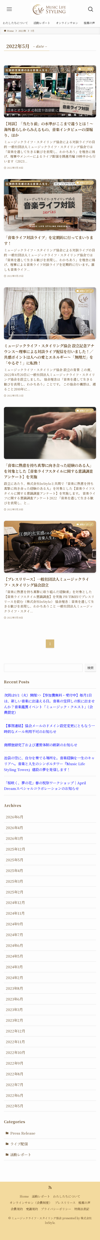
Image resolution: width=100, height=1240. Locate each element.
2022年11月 (15, 1041)
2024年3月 (14, 966)
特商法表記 (81, 1209)
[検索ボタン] (90, 9)
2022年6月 (14, 1095)
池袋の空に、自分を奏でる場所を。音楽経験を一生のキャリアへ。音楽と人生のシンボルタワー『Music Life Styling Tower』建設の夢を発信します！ (49, 763)
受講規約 (32, 1209)
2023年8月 (14, 988)
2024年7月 (14, 934)
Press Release (22, 1133)
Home (24, 1196)
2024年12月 (15, 902)
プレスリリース (65, 1202)
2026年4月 (14, 827)
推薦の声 (84, 1202)
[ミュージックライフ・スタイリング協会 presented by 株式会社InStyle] (50, 9)
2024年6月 (14, 945)
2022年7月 (14, 1084)
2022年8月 (14, 1073)
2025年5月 (14, 859)
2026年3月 (14, 838)
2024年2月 (14, 977)
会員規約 (17, 1209)
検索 (90, 667)
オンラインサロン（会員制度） (31, 1202)
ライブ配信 (19, 1143)
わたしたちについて (66, 1196)
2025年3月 (14, 881)
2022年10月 (15, 1052)
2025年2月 (14, 891)
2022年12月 (15, 1030)
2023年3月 (14, 1009)
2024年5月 (14, 956)
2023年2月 (14, 1020)
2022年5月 (14, 1105)
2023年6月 (14, 998)
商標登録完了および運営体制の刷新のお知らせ (40, 744)
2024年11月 (15, 913)
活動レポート (20, 1154)
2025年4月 (14, 870)
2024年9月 (14, 923)
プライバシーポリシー (56, 1209)
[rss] (50, 1187)
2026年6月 (14, 816)
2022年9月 (14, 1063)
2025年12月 (15, 848)
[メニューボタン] (9, 9)
